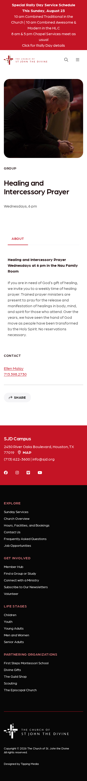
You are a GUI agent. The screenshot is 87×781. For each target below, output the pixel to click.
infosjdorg (43, 459)
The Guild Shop (15, 676)
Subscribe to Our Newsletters (26, 587)
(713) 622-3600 (17, 459)
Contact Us (12, 532)
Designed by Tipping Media (21, 764)
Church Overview (16, 518)
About (18, 238)
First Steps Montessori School (26, 663)
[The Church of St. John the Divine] (25, 60)
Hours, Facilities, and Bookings (27, 525)
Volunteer (11, 593)
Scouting (10, 683)
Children (10, 614)
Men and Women (16, 635)
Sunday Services (16, 511)
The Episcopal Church (20, 690)
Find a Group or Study (20, 573)
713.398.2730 (15, 374)
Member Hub (13, 566)
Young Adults (14, 628)
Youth (8, 621)
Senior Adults (14, 641)
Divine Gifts (12, 669)
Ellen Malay (13, 368)
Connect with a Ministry (21, 580)
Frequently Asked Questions (25, 538)
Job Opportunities (17, 545)
